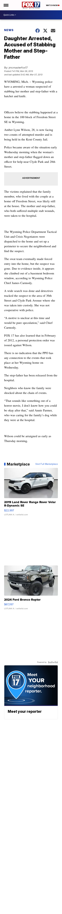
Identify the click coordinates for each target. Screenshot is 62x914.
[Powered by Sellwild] (53, 662)
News (9, 30)
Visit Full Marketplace (46, 464)
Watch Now (52, 5)
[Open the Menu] (6, 5)
